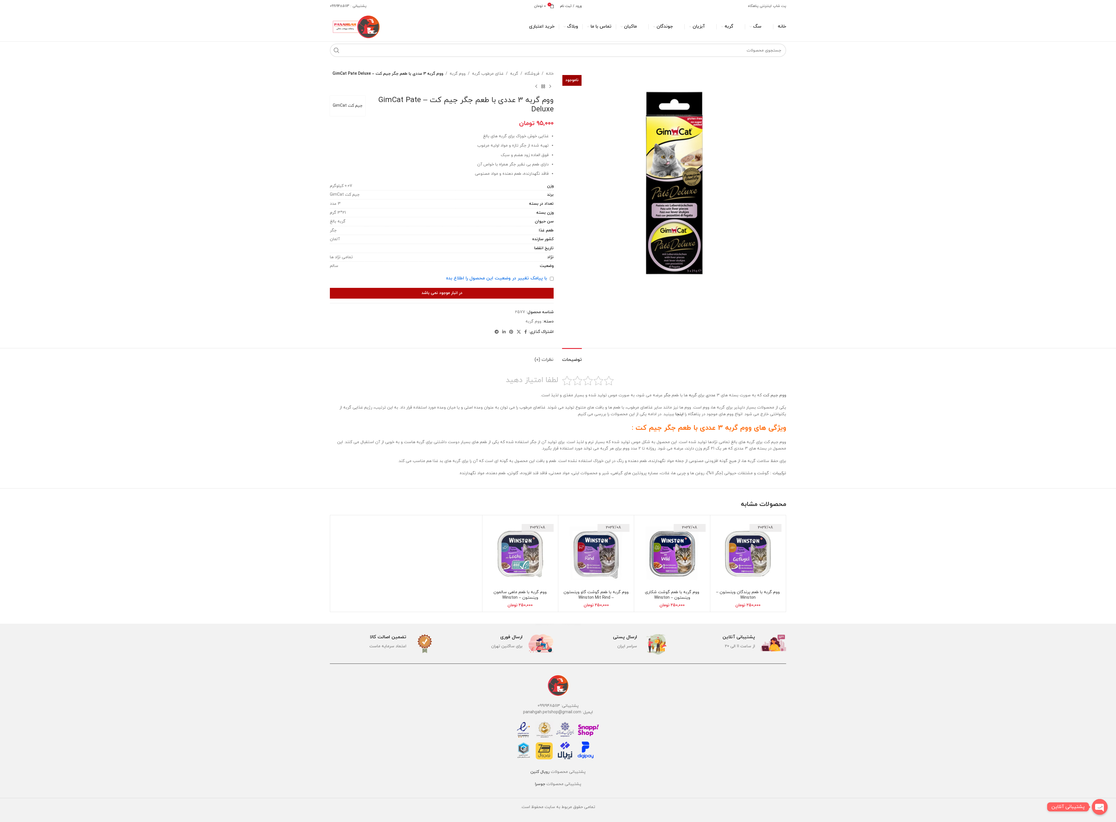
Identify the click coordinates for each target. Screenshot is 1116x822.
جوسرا (540, 784)
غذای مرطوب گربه (488, 73)
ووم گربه (458, 73)
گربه (514, 73)
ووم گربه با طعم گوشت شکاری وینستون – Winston (672, 595)
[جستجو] (336, 50)
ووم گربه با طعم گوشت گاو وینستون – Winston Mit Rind (596, 595)
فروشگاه (532, 73)
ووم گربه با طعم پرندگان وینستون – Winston (748, 595)
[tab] (572, 357)
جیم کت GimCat (347, 105)
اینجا (679, 414)
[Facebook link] (526, 332)
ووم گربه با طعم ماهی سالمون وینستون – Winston (520, 595)
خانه (550, 73)
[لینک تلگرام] (496, 332)
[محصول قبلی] (550, 86)
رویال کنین (540, 772)
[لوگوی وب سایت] (355, 26)
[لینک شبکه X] (519, 332)
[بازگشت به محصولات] (543, 86)
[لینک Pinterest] (511, 332)
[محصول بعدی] (536, 86)
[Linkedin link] (503, 332)
